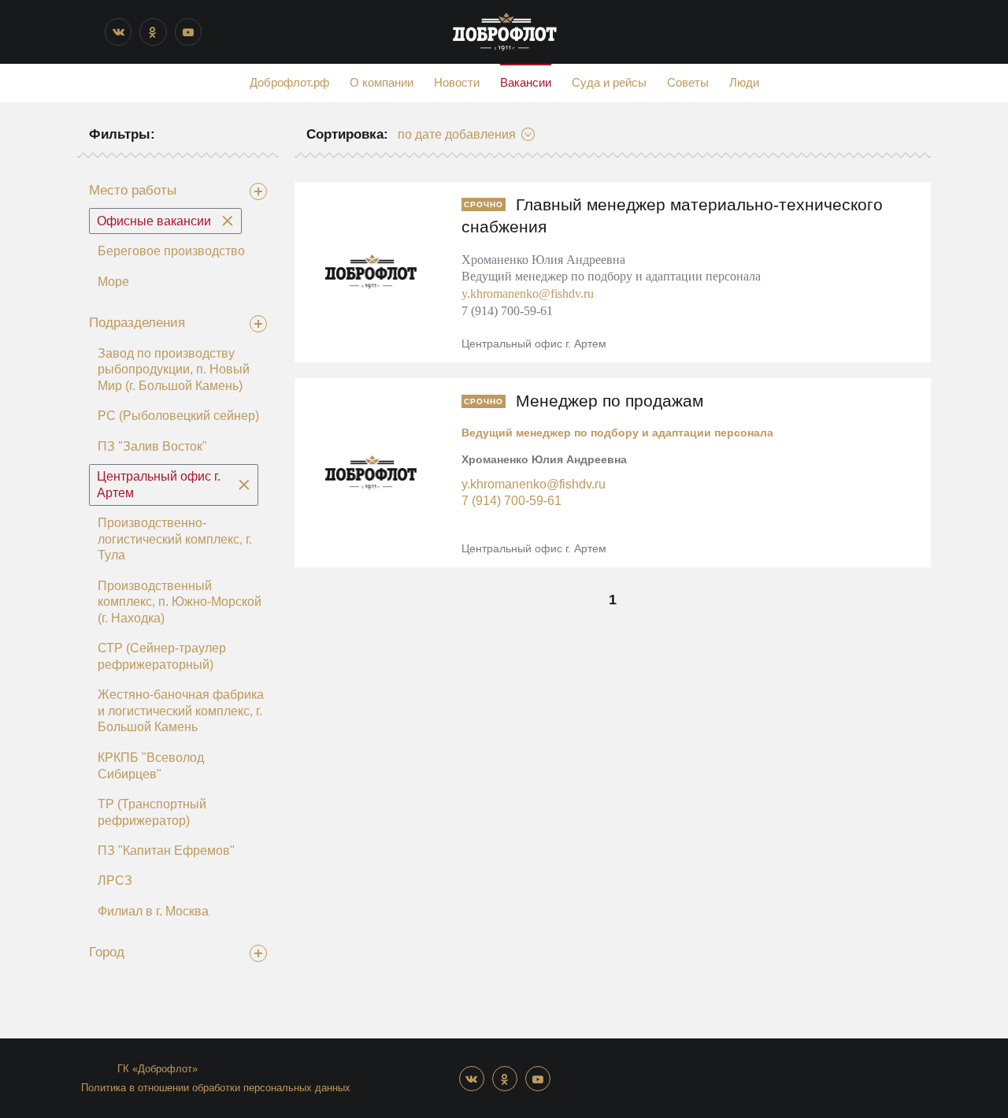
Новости (457, 82)
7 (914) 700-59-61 (511, 500)
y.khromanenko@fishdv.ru (527, 293)
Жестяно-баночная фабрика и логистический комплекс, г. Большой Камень (181, 711)
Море (113, 281)
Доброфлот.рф (289, 82)
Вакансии (525, 82)
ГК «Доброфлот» (157, 1069)
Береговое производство (171, 251)
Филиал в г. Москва (153, 911)
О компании (381, 82)
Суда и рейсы (609, 82)
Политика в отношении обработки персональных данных (215, 1088)
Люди (744, 82)
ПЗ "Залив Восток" (152, 446)
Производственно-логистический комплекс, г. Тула (175, 539)
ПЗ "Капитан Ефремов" (166, 850)
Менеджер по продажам (609, 401)
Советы (688, 82)
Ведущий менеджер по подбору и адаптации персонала (617, 432)
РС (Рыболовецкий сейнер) (178, 415)
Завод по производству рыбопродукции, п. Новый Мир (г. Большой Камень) (174, 369)
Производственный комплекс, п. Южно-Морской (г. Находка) (179, 602)
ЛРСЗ (115, 880)
